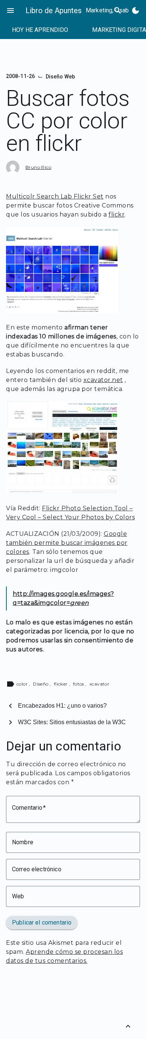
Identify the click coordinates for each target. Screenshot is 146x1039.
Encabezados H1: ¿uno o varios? (62, 705)
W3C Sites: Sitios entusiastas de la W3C (72, 722)
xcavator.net (103, 379)
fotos (79, 684)
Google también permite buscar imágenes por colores (67, 542)
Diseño (41, 684)
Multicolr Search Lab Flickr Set (55, 196)
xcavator (99, 684)
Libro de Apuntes (53, 10)
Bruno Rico (38, 167)
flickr (117, 214)
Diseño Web (60, 77)
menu (10, 10)
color (22, 684)
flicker (61, 684)
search (117, 10)
